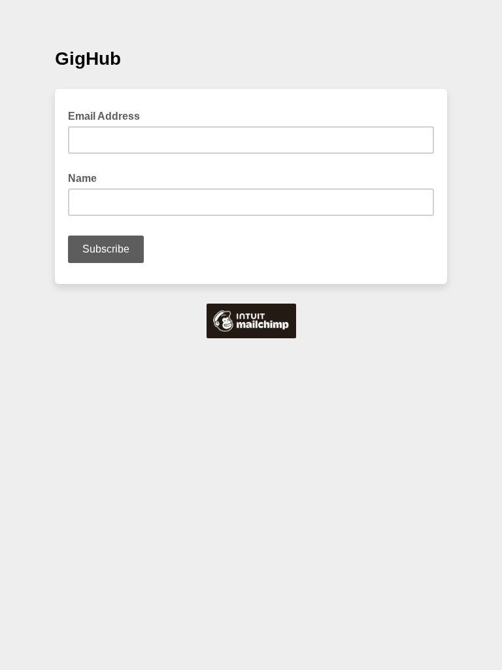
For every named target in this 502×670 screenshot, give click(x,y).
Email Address (108, 115)
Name (82, 178)
